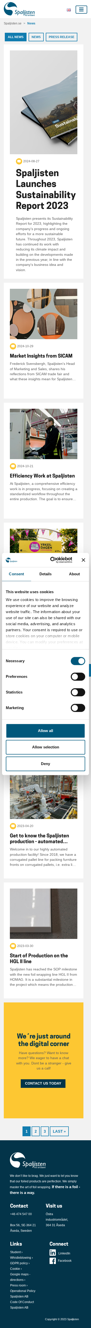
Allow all (45, 731)
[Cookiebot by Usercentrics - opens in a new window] (53, 560)
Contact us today (43, 1083)
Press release (61, 37)
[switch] (78, 677)
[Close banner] (83, 560)
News (31, 23)
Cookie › (16, 1269)
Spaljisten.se (12, 23)
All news (16, 37)
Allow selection (45, 747)
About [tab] (74, 574)
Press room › (19, 1285)
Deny (45, 764)
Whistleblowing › (21, 1257)
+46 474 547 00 (21, 1214)
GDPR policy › (20, 1263)
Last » (59, 1131)
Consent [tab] (16, 574)
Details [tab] (45, 574)
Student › (16, 1252)
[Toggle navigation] (81, 10)
